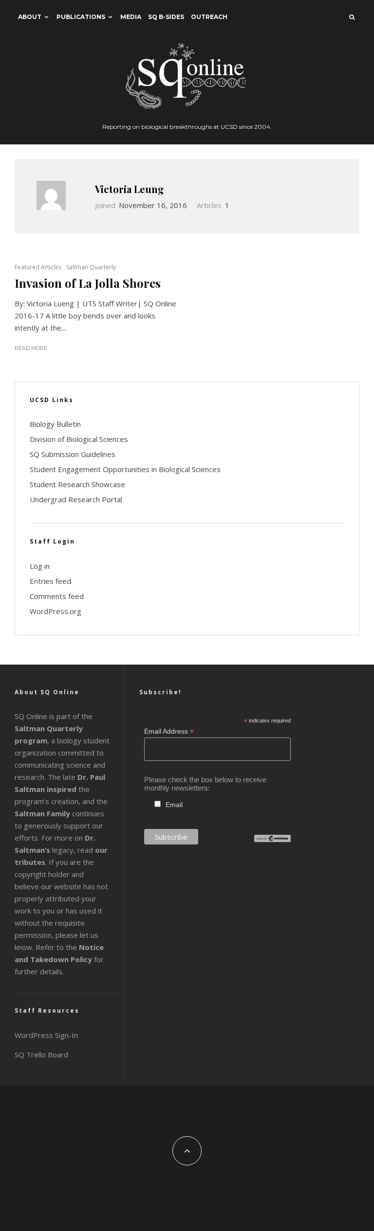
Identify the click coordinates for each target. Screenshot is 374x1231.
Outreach (209, 16)
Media (130, 16)
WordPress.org (55, 611)
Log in (40, 566)
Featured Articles (38, 267)
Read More (31, 348)
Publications (80, 16)
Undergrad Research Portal (76, 499)
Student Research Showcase (77, 484)
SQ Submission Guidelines (72, 454)
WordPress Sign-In (46, 1035)
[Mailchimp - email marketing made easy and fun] (272, 839)
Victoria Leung (129, 188)
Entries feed (50, 581)
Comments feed (57, 596)
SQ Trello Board (41, 1054)
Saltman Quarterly (91, 267)
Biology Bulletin (55, 424)
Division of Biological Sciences (79, 439)
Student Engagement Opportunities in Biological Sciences (125, 469)
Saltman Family (42, 813)
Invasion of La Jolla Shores (88, 283)
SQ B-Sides (166, 16)
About (29, 16)
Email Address (169, 731)
